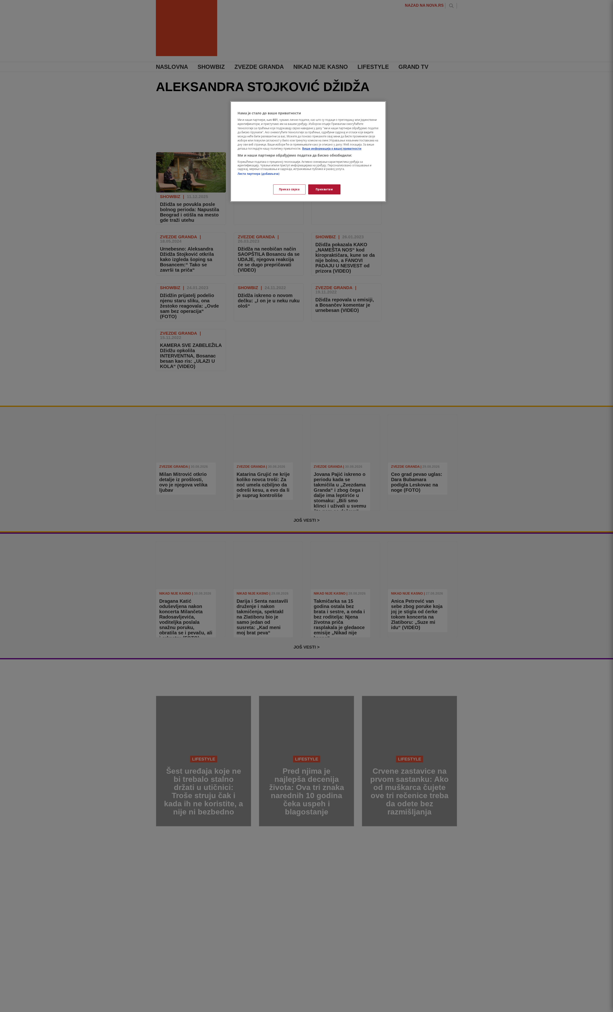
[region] (308, 151)
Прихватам (324, 189)
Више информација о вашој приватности (331, 148)
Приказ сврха (289, 189)
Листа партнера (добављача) (258, 174)
